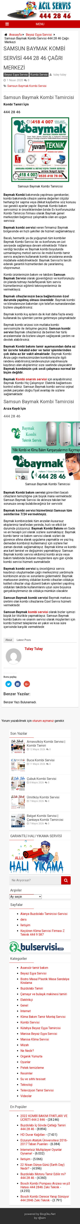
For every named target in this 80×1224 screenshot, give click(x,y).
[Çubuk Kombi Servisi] (18, 789)
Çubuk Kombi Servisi (41, 779)
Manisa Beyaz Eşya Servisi (38, 1034)
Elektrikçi (26, 1000)
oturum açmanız (43, 721)
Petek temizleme (32, 1068)
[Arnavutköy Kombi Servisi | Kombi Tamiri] (18, 752)
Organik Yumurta (31, 1056)
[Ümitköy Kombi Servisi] (18, 808)
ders (23, 919)
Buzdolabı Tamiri (31, 988)
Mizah (24, 1045)
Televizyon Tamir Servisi (37, 1090)
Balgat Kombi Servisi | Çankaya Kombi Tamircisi (45, 818)
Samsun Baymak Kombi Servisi (26, 86)
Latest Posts (24, 639)
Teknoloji (26, 1085)
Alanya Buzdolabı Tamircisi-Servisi (43, 914)
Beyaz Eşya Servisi (39, 35)
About (8, 639)
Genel (24, 1005)
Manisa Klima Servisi (34, 1039)
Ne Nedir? (27, 1051)
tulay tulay (59, 74)
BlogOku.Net (48, 1214)
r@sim (42, 1218)
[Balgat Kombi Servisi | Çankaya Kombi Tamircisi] (18, 826)
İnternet (25, 1011)
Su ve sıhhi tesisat (32, 1079)
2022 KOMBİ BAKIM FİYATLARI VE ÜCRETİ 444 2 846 (43, 1117)
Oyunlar (25, 1062)
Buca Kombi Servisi (41, 760)
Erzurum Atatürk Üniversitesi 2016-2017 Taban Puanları (44, 1142)
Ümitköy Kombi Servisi (43, 797)
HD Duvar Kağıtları (32, 1135)
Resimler (26, 1073)
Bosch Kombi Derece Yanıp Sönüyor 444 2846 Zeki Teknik (44, 1198)
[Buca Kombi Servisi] (18, 771)
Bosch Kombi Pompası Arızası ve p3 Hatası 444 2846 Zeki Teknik (45, 1185)
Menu (40, 24)
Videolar (26, 1096)
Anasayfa (15, 35)
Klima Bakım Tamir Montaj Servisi (42, 1017)
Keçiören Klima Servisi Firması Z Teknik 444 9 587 (42, 932)
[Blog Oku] (40, 18)
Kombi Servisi (39, 74)
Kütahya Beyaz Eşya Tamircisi (40, 1028)
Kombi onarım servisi (31, 379)
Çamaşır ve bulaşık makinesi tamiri (43, 994)
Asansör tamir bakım (34, 968)
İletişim (25, 925)
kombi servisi (38, 612)
